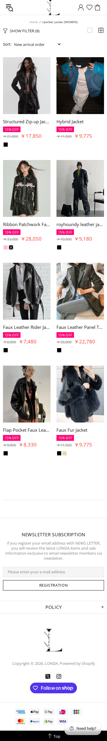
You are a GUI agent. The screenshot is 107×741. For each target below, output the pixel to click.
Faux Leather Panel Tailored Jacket (80, 327)
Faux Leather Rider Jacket (27, 327)
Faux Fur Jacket (71, 430)
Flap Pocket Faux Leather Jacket (27, 430)
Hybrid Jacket (70, 121)
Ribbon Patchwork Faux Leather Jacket (27, 224)
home (34, 22)
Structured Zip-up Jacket (27, 121)
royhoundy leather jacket (80, 224)
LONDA (53, 640)
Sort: (7, 44)
